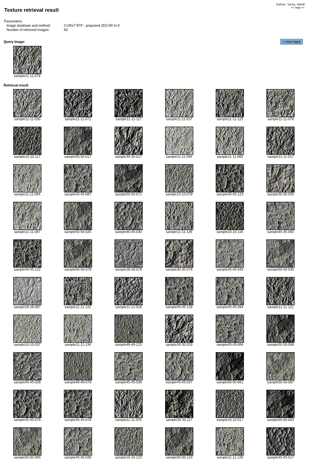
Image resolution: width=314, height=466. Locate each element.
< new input (291, 42)
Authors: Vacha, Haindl (290, 4)
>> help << (298, 7)
